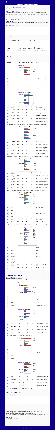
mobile (10, 420)
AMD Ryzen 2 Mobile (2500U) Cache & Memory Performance (12, 25)
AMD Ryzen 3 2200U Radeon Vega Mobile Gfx (10, 395)
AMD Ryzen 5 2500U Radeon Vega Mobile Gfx (10, 394)
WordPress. (31, 428)
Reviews (9, 6)
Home (17, 4)
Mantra (28, 428)
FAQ (24, 4)
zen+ (12, 420)
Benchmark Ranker (32, 4)
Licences (27, 427)
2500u (7, 420)
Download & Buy (27, 4)
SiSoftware (7, 6)
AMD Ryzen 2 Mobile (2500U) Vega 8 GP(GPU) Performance (12, 419)
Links (28, 427)
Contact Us (37, 4)
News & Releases (21, 4)
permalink (17, 420)
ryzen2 (11, 420)
